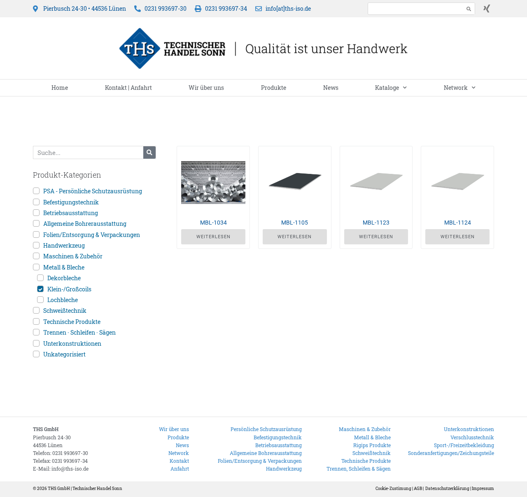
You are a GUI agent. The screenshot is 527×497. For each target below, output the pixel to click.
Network (456, 87)
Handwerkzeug (64, 245)
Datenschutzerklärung (447, 488)
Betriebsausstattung (70, 213)
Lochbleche (62, 300)
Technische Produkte (71, 322)
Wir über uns (206, 87)
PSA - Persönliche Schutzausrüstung (92, 191)
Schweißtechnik (64, 310)
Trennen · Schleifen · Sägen (79, 332)
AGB (418, 488)
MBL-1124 (457, 222)
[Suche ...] (413, 8)
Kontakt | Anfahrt (128, 87)
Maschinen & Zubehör (73, 256)
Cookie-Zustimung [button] (393, 488)
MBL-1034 (213, 222)
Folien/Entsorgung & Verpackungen (91, 235)
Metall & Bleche (63, 267)
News (330, 87)
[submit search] (469, 8)
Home (59, 87)
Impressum (483, 488)
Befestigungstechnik (71, 202)
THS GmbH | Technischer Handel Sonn (85, 488)
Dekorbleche (64, 278)
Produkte (273, 87)
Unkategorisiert (64, 354)
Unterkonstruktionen (72, 343)
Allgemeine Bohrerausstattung (84, 223)
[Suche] (149, 152)
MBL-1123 (376, 222)
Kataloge (387, 87)
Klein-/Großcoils (69, 289)
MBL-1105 (294, 222)
